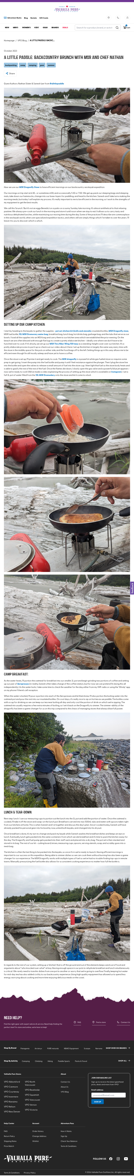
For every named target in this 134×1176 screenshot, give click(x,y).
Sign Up (64, 1136)
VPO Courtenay (11, 1091)
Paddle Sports (64, 1061)
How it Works (66, 1131)
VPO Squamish (32, 1094)
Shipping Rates (10, 1141)
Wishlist (35, 1141)
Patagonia (25, 1048)
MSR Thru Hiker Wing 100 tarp (64, 343)
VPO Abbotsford (12, 1081)
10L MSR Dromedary (45, 374)
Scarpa (87, 1048)
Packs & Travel (81, 1061)
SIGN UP (97, 1101)
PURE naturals (53, 1048)
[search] (117, 27)
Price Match (9, 1146)
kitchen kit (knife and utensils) (77, 330)
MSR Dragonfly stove (118, 330)
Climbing (38, 1061)
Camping (26, 1061)
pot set (58, 330)
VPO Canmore (11, 1086)
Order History (38, 1131)
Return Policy (9, 1136)
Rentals (33, 17)
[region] (111, 1158)
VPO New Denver (12, 1111)
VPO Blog (22, 40)
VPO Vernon (31, 1104)
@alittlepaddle (57, 83)
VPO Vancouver (32, 1099)
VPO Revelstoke (32, 1089)
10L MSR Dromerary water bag (33, 334)
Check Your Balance (69, 1141)
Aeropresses (23, 683)
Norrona (98, 1048)
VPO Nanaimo (11, 1101)
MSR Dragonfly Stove (29, 187)
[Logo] (67, 8)
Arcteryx (38, 1048)
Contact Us (125, 1022)
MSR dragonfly (69, 358)
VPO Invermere (11, 1096)
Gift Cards (43, 17)
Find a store (101, 1022)
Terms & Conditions (68, 1146)
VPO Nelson (9, 1106)
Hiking (50, 1061)
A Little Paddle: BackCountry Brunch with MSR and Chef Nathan (43, 40)
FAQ (79, 1022)
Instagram (116, 371)
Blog (26, 17)
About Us (64, 1087)
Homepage (9, 40)
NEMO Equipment (71, 1048)
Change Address (39, 1136)
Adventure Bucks (14, 17)
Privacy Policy (30, 1172)
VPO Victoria (31, 1109)
